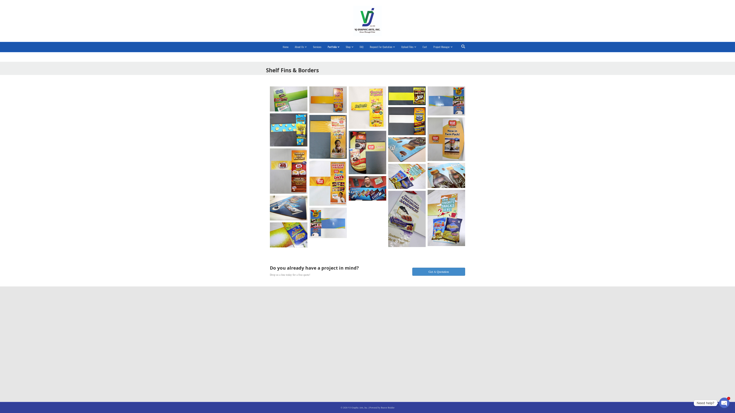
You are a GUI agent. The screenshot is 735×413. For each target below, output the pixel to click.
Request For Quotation (381, 47)
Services (317, 47)
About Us (299, 47)
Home (285, 47)
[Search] (463, 46)
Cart (424, 47)
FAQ (361, 47)
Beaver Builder (387, 407)
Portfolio (332, 47)
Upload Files (407, 47)
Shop (348, 47)
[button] (438, 272)
